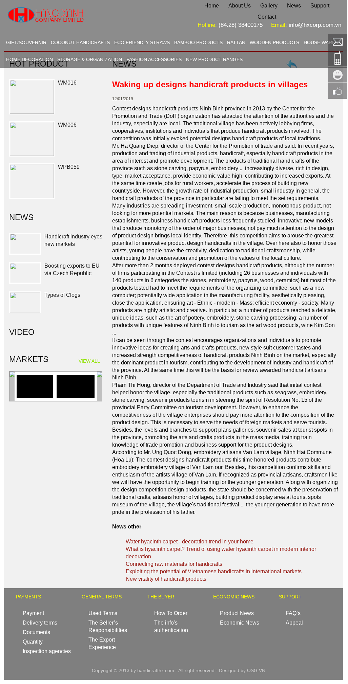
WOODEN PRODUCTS (274, 42)
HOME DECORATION (29, 59)
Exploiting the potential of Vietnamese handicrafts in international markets (214, 571)
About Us (239, 5)
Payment (33, 613)
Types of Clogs (62, 295)
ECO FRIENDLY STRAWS (142, 42)
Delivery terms (40, 623)
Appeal (294, 623)
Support (319, 5)
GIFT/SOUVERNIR (26, 42)
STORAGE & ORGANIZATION (89, 59)
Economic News (239, 623)
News (294, 5)
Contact (267, 17)
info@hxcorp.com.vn (315, 25)
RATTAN (236, 42)
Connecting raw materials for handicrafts (174, 564)
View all (89, 361)
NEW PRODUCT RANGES (214, 59)
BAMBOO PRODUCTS (198, 42)
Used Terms (102, 613)
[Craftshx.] (67, 29)
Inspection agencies (47, 651)
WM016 (67, 83)
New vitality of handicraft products (166, 579)
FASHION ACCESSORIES (154, 59)
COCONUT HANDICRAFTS (80, 42)
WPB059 (69, 167)
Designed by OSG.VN (242, 670)
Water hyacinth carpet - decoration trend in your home (189, 541)
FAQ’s (293, 613)
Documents (36, 632)
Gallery (269, 5)
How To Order (170, 613)
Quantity (33, 642)
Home (211, 5)
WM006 (67, 125)
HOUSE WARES (321, 42)
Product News (237, 613)
